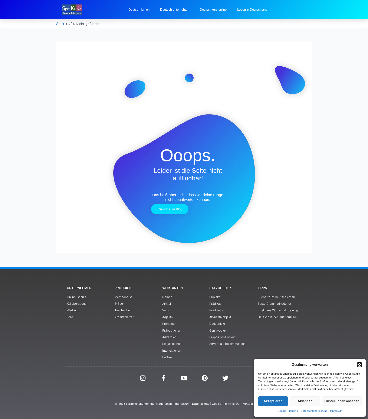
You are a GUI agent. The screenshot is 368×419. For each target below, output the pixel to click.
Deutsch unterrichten (174, 9)
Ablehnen (305, 401)
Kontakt (248, 403)
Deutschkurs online (213, 9)
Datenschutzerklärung (314, 410)
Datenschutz (200, 403)
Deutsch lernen (139, 9)
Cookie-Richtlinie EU (225, 403)
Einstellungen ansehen (341, 401)
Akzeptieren (273, 401)
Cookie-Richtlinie (288, 410)
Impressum (335, 410)
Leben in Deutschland (252, 9)
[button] (359, 364)
